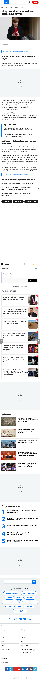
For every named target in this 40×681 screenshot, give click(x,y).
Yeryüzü (23, 633)
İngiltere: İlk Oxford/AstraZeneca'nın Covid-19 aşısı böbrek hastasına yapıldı (18, 135)
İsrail (19, 606)
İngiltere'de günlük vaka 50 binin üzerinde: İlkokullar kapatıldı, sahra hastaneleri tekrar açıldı (19, 128)
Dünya (11, 7)
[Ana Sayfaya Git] (6, 2)
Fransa (10, 606)
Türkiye (24, 602)
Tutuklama (30, 597)
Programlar (24, 645)
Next (2, 637)
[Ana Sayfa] (2, 7)
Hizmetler (4, 658)
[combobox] (20, 582)
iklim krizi (29, 606)
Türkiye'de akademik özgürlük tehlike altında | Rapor (17, 183)
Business (4, 633)
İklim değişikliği (20, 611)
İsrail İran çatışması (12, 593)
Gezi (2, 641)
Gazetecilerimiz (6, 649)
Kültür (34, 602)
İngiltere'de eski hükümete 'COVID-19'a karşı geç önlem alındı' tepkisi (16, 194)
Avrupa (3, 630)
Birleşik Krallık (19, 7)
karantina (7, 201)
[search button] (34, 582)
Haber (6, 7)
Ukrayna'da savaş (29, 593)
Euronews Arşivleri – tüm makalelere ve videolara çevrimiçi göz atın (28, 650)
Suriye (19, 597)
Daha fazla (4, 663)
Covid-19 (18, 201)
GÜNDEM (6, 414)
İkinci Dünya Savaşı (10, 602)
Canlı (35, 2)
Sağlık (23, 637)
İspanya (9, 597)
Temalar (3, 625)
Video (3, 645)
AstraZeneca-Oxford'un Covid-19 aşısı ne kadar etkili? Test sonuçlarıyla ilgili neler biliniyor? (16, 188)
